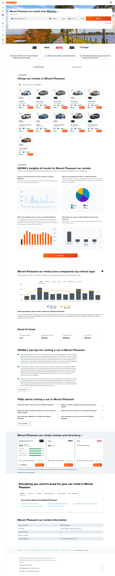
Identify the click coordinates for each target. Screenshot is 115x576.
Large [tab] (54, 281)
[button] (3, 2)
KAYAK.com (20, 550)
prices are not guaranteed (51, 560)
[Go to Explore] (3, 26)
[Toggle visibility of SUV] (73, 208)
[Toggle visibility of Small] (86, 205)
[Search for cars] (3, 15)
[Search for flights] (3, 7)
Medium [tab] (47, 281)
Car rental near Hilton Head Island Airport (32, 506)
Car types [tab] (39, 493)
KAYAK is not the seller (25, 565)
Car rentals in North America (35, 550)
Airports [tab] (22, 493)
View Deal (30, 107)
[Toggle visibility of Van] (85, 208)
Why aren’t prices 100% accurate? (29, 571)
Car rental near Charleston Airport (30, 503)
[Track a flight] (3, 30)
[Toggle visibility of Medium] (74, 205)
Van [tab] (64, 281)
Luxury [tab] (79, 281)
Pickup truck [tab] (71, 281)
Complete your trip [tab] (49, 493)
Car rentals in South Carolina (66, 550)
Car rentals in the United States (51, 550)
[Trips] (3, 35)
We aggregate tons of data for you (29, 568)
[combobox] (14, 14)
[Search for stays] (3, 11)
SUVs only (108, 23)
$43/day (51, 11)
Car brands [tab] (30, 493)
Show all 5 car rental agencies (26, 472)
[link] (60, 255)
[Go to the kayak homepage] (11, 3)
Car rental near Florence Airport (56, 506)
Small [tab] (41, 281)
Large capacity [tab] (61, 493)
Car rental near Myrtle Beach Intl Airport (58, 503)
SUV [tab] (59, 281)
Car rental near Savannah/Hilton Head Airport (85, 503)
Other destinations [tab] (73, 493)
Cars (26, 550)
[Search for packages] (3, 18)
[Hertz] (70, 441)
